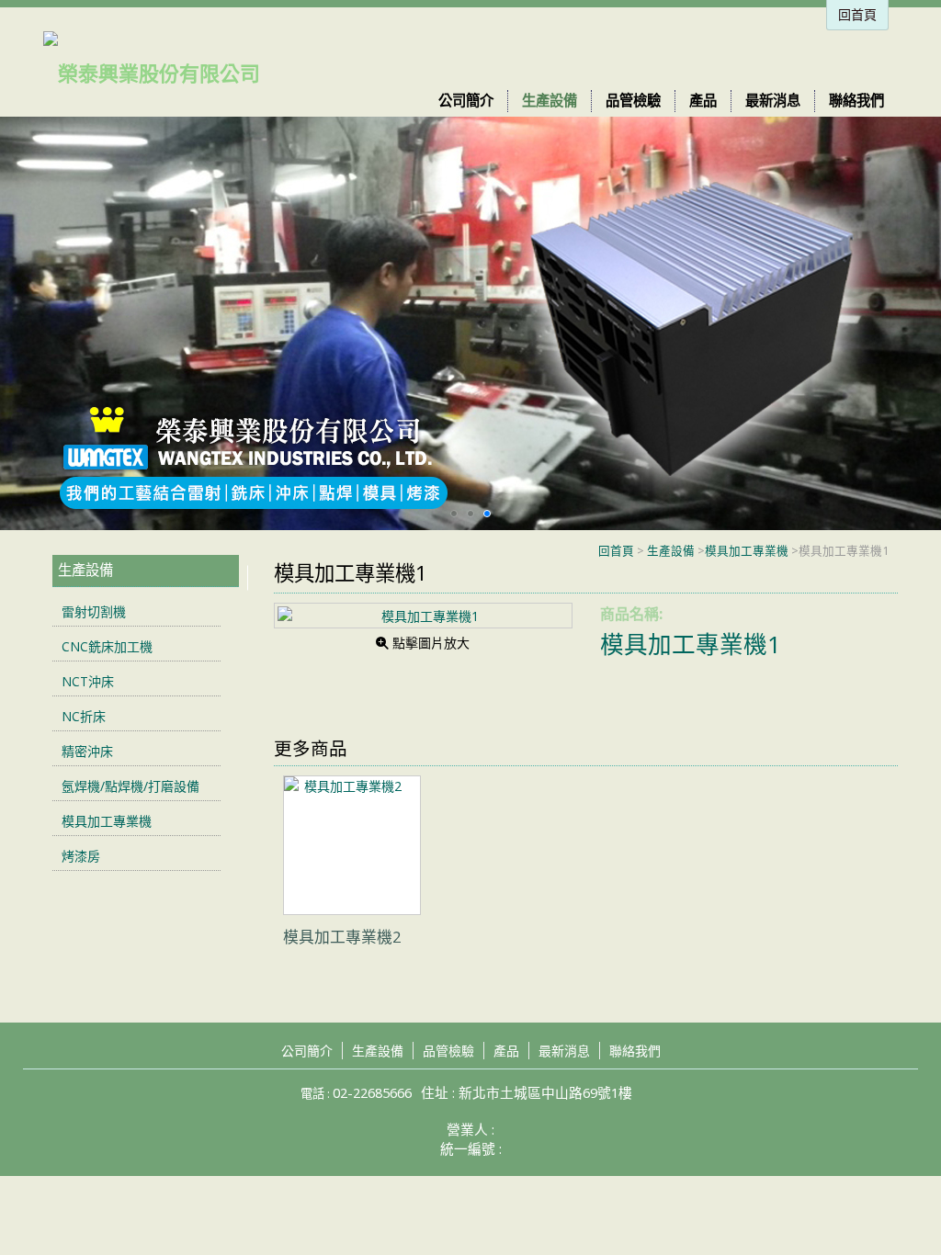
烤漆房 (81, 856)
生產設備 (671, 551)
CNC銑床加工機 (107, 646)
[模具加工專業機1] (423, 615)
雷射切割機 (94, 611)
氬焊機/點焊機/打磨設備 (130, 786)
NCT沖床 (88, 681)
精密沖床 (87, 751)
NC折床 (84, 716)
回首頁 (616, 551)
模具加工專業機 (746, 551)
